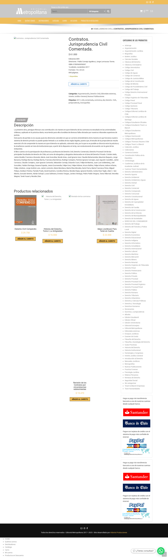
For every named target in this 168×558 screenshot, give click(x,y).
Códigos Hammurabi (132, 136)
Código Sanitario (131, 106)
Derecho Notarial (131, 262)
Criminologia (129, 161)
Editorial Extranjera (132, 326)
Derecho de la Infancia (133, 213)
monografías (85, 103)
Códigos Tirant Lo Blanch (134, 144)
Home (95, 29)
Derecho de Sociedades (133, 218)
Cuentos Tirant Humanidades (136, 169)
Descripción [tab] (21, 120)
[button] (161, 551)
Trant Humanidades (132, 389)
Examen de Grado (131, 336)
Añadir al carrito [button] (25, 239)
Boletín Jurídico (131, 57)
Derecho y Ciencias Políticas (135, 301)
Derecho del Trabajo (132, 224)
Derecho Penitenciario (133, 271)
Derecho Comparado (132, 191)
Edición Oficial (130, 320)
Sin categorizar (130, 383)
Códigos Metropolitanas (134, 139)
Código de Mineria (131, 84)
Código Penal (130, 100)
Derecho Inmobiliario (132, 246)
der (104, 100)
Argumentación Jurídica (134, 51)
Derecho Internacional (133, 249)
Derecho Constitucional (133, 197)
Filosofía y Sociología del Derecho (137, 342)
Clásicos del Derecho (132, 62)
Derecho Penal (130, 268)
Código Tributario (131, 109)
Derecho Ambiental (132, 177)
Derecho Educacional (133, 238)
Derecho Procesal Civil (133, 282)
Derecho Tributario (132, 295)
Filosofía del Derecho (132, 339)
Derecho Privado (131, 276)
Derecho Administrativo (134, 172)
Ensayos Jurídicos (132, 334)
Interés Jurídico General (78, 96)
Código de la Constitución (134, 81)
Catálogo (56, 20)
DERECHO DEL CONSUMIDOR (136, 221)
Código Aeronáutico (132, 67)
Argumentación (84, 94)
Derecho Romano (131, 293)
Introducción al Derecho (134, 358)
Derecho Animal (131, 183)
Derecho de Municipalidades (135, 216)
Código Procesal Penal (133, 103)
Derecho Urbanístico (132, 298)
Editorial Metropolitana (133, 328)
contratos (98, 100)
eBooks (127, 314)
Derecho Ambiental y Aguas (135, 180)
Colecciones (129, 150)
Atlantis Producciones (118, 532)
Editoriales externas (108, 94)
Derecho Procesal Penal (134, 287)
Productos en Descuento (89, 20)
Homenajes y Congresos (134, 353)
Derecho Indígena (131, 240)
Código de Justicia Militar (134, 78)
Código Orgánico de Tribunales (136, 98)
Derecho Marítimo (131, 254)
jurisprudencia (74, 103)
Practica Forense (131, 369)
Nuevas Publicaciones (95, 96)
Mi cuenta (73, 20)
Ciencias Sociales (131, 59)
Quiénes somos (30, 20)
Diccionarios (129, 309)
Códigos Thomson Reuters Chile (137, 142)
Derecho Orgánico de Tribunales (137, 265)
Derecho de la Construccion (135, 210)
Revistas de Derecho (132, 378)
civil (82, 100)
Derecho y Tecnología (133, 304)
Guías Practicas (131, 345)
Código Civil (129, 70)
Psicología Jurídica (132, 372)
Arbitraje (128, 45)
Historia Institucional (133, 350)
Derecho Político (131, 273)
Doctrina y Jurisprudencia (134, 312)
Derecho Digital (130, 232)
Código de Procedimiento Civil (136, 87)
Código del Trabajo (132, 89)
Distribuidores (44, 20)
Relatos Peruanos (131, 375)
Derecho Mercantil (131, 257)
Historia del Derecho (132, 347)
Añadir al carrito (79, 84)
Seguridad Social (131, 380)
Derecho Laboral (131, 251)
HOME (19, 20)
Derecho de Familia (132, 207)
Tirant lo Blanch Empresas (135, 386)
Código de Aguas (131, 73)
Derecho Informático (132, 243)
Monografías (130, 364)
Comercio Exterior (131, 153)
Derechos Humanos (132, 306)
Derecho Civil (106, 29)
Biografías (129, 54)
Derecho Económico (132, 235)
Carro (64, 20)
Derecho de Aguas (131, 199)
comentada (89, 100)
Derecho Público (131, 290)
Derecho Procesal (131, 279)
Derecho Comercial (132, 188)
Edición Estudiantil (132, 317)
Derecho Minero (131, 260)
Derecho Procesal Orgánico (135, 284)
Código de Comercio (132, 76)
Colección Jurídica (132, 147)
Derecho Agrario (131, 174)
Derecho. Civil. (111, 100)
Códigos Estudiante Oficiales (135, 122)
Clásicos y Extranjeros (133, 65)
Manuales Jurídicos (132, 361)
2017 (79, 100)
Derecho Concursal (132, 194)
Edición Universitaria (132, 323)
